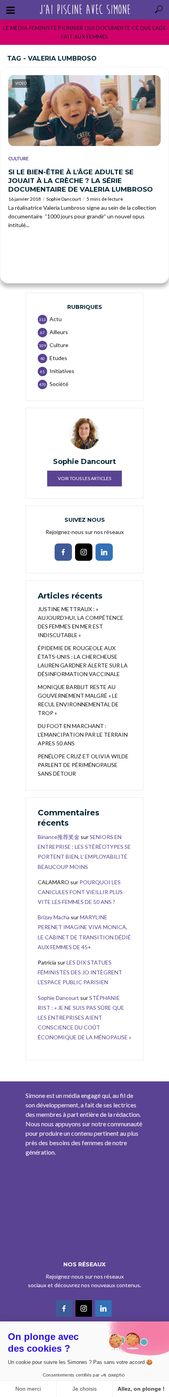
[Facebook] (63, 552)
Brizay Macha (54, 917)
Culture (18, 158)
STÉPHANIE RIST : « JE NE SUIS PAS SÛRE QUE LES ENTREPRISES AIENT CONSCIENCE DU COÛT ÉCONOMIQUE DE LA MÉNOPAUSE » (84, 1017)
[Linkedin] (104, 552)
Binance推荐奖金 (58, 836)
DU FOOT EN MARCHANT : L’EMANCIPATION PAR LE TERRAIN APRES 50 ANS (83, 735)
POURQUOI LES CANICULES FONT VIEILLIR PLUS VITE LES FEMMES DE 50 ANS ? (80, 892)
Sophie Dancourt (63, 199)
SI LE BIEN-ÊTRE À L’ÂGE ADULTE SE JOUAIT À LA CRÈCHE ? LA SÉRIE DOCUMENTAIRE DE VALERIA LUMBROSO (80, 180)
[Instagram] (83, 552)
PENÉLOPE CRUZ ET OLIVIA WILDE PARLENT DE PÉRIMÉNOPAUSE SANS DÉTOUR (83, 765)
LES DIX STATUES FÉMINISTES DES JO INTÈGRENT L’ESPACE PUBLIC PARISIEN (80, 972)
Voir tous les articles (84, 478)
